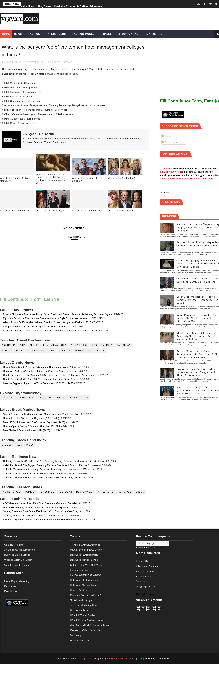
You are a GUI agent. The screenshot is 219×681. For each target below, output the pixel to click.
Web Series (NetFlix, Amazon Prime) (90, 625)
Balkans (64, 350)
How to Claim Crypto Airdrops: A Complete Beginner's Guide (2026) (39, 367)
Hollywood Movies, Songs (84, 585)
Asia (22, 345)
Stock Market (129, 34)
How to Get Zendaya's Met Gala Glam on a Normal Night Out (36, 507)
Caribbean (124, 345)
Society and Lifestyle (81, 600)
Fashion (34, 34)
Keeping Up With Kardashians (86, 630)
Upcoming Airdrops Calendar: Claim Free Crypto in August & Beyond (40, 371)
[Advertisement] (138, 18)
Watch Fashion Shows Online (86, 549)
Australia (9, 345)
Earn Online (10, 591)
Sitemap (140, 581)
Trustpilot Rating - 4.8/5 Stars (153, 658)
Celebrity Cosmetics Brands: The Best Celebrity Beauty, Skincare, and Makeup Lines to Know (53, 461)
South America (102, 345)
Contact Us (142, 561)
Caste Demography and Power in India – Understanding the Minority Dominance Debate (197, 263)
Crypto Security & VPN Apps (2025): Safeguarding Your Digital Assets (40, 379)
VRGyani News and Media (121, 658)
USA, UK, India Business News (86, 620)
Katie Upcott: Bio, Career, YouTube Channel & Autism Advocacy (61, 3)
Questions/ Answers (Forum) (85, 595)
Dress (140, 492)
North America (12, 350)
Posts (167, 136)
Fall (19, 445)
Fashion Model (83, 34)
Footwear (65, 492)
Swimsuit (30, 492)
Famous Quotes (79, 569)
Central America (55, 345)
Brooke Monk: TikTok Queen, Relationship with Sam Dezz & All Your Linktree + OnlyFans (197, 354)
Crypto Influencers (52, 398)
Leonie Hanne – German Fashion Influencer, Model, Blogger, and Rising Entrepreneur (196, 372)
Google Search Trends (16, 565)
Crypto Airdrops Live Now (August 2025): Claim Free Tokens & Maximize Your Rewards (50, 375)
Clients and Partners (147, 566)
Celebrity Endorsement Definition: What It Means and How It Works (39, 473)
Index (30, 445)
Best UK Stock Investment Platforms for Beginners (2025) (34, 422)
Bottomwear (85, 492)
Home (6, 34)
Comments (170, 142)
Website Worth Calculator (18, 559)
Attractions (79, 345)
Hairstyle (124, 492)
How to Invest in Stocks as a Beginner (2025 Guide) (31, 418)
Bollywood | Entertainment (84, 554)
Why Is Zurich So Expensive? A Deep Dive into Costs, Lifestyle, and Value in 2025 (47, 322)
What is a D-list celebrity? (50, 210)
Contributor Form (13, 544)
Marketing (154, 34)
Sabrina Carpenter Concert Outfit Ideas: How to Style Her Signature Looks (43, 519)
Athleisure (105, 492)
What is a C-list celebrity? (86, 210)
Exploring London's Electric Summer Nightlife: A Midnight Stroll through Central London (50, 330)
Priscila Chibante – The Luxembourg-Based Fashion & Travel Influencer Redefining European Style (56, 314)
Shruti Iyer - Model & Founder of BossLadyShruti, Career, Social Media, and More (196, 336)
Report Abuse (145, 594)
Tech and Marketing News (84, 605)
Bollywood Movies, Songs (84, 559)
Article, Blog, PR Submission (19, 549)
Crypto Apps (24, 398)
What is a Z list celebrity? (122, 210)
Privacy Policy (143, 576)
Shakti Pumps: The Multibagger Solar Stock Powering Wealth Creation (41, 414)
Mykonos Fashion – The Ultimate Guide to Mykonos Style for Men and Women (45, 318)
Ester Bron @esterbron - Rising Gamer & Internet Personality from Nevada (197, 300)
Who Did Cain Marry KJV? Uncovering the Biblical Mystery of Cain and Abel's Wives (50, 178)
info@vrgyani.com (146, 586)
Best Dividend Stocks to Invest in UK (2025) (26, 430)
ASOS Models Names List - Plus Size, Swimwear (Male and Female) (40, 503)
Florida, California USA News (85, 574)
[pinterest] (210, 4)
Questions (67, 62)
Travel (106, 34)
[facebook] (204, 4)
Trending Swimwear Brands (85, 544)
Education (55, 62)
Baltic (101, 350)
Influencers (56, 34)
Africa (34, 345)
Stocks (7, 445)
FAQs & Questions (80, 640)
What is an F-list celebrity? (14, 210)
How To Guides (78, 590)
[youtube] (198, 4)
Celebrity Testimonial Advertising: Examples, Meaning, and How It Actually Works (46, 469)
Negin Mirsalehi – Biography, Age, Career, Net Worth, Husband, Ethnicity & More (197, 318)
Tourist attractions (41, 350)
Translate (161, 547)
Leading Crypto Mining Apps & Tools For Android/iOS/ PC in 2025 (38, 383)
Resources (10, 586)
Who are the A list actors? (122, 178)
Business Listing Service (17, 554)
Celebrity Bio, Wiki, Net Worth (86, 565)
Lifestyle (47, 492)
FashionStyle (11, 492)
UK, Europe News (79, 610)
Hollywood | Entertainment (84, 580)
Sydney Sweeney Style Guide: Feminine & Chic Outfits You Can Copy (40, 511)
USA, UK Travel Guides (82, 615)
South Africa (84, 350)
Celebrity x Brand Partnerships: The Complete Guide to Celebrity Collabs (42, 477)
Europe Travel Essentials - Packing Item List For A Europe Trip (36, 326)
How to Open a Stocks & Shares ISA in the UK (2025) (32, 426)
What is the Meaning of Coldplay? (84, 179)
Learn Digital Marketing (16, 581)
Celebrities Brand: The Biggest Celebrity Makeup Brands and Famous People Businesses (51, 465)
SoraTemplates (82, 658)
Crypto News (79, 398)
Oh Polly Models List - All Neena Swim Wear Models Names (35, 515)
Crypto (7, 398)
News (18, 34)
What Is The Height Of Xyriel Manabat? (15, 179)
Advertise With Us (145, 571)
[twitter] (216, 4)
